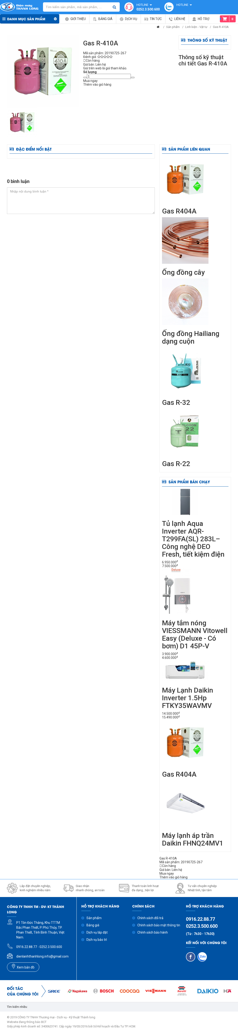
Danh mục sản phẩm (26, 18)
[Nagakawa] (66, 991)
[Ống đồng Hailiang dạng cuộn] (185, 301)
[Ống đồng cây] (185, 240)
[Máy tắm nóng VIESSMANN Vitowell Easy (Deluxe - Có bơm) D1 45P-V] (176, 591)
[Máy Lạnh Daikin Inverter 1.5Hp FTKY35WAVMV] (185, 670)
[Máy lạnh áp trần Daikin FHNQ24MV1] (185, 803)
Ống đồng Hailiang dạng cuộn (190, 337)
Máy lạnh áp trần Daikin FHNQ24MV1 (192, 839)
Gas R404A (179, 211)
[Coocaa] (118, 991)
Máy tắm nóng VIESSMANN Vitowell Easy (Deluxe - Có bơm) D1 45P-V (195, 634)
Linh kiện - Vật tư (196, 27)
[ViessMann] (144, 991)
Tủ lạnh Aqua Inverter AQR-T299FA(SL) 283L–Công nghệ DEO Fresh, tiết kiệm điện (193, 538)
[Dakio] (196, 991)
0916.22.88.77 (200, 919)
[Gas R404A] (185, 179)
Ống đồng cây (183, 272)
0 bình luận (18, 181)
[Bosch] (92, 991)
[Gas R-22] (185, 431)
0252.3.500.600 (148, 9)
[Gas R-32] (185, 370)
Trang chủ (158, 28)
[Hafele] (222, 991)
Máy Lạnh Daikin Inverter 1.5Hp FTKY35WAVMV (187, 698)
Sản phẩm (173, 27)
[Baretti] (170, 991)
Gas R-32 (176, 402)
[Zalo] (202, 957)
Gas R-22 (176, 464)
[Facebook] (190, 957)
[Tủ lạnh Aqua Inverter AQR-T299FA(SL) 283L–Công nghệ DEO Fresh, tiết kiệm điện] (185, 501)
